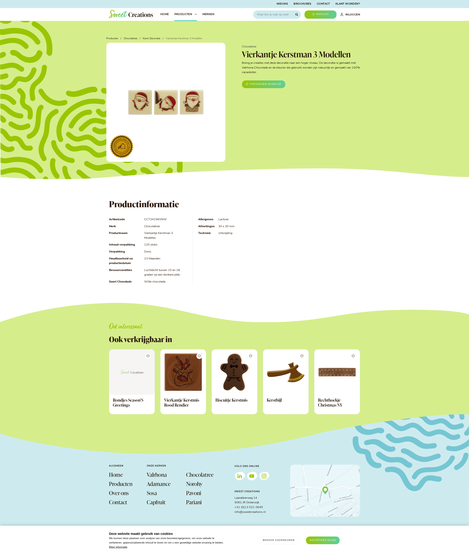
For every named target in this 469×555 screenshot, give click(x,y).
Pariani (194, 502)
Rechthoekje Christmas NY (330, 402)
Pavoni (193, 493)
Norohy (194, 484)
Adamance (159, 484)
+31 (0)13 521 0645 (248, 507)
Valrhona (157, 474)
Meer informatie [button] (118, 546)
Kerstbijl (274, 400)
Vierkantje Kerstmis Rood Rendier (181, 402)
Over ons (119, 493)
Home (116, 474)
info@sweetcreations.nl (250, 512)
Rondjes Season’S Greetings (128, 402)
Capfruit (156, 502)
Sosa (152, 493)
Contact (118, 502)
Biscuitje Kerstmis (231, 400)
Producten (120, 484)
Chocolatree (200, 474)
